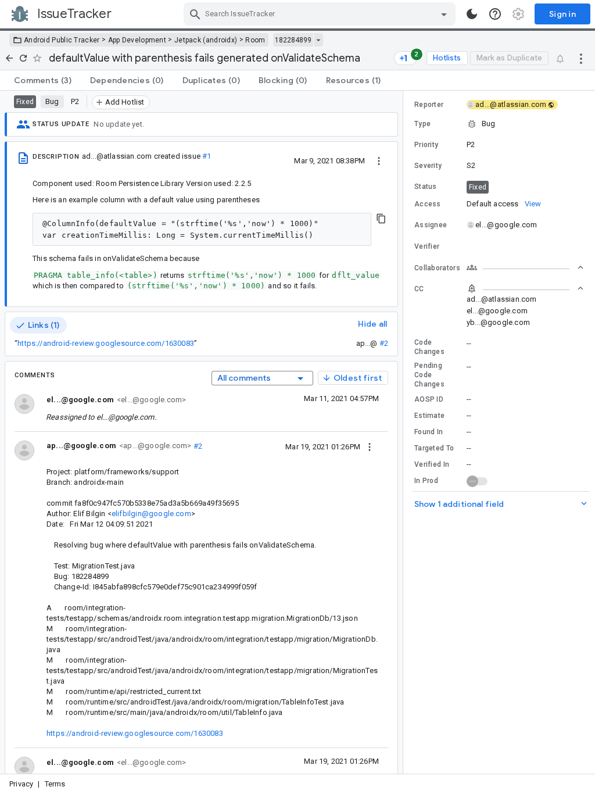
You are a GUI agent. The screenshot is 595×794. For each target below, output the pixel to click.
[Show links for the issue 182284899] (318, 40)
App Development (137, 40)
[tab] (43, 80)
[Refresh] (23, 58)
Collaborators (437, 268)
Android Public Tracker (62, 40)
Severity (428, 166)
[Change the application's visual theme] (471, 14)
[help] (495, 14)
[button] (499, 124)
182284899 (293, 40)
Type (422, 124)
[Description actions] (379, 160)
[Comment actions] (369, 446)
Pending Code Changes (429, 375)
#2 (383, 343)
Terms (55, 783)
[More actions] (581, 58)
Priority (426, 145)
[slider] (405, 432)
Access (427, 204)
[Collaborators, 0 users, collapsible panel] (525, 267)
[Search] (195, 14)
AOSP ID (428, 399)
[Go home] (9, 58)
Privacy (21, 783)
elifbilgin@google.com (151, 513)
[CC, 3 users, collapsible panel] (525, 288)
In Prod (426, 481)
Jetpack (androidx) (205, 40)
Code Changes (429, 347)
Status (425, 187)
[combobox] (321, 14)
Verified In (431, 464)
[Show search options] (444, 14)
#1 (206, 156)
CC (419, 289)
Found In (428, 432)
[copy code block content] (381, 219)
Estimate (429, 416)
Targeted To (434, 448)
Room (255, 40)
